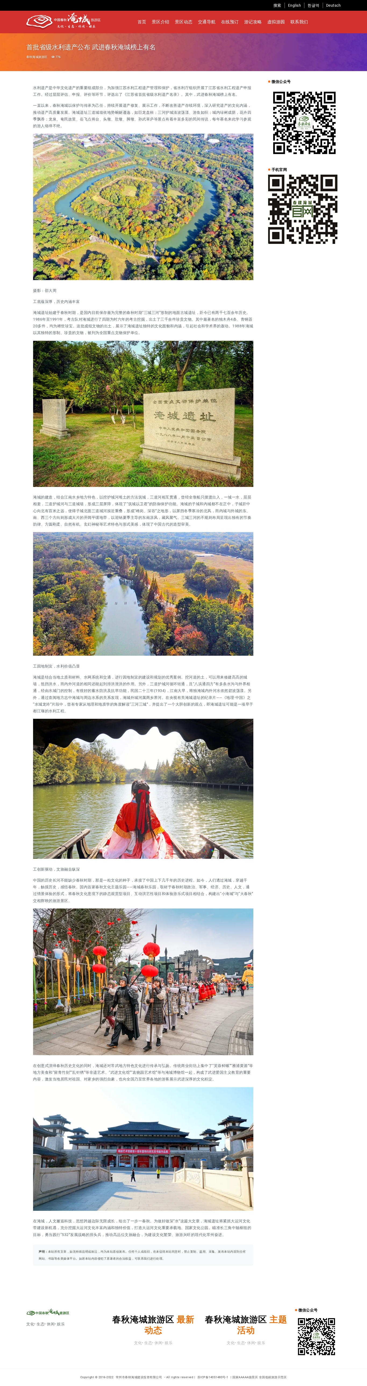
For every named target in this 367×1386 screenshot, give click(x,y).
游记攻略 (253, 21)
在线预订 (230, 21)
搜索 (277, 5)
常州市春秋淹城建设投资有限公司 (139, 1377)
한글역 (313, 5)
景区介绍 (161, 21)
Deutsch (333, 5)
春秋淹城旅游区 (36, 57)
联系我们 (299, 21)
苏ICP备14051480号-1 (212, 1377)
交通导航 (207, 21)
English (294, 5)
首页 (142, 21)
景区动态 (184, 21)
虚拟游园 (276, 21)
